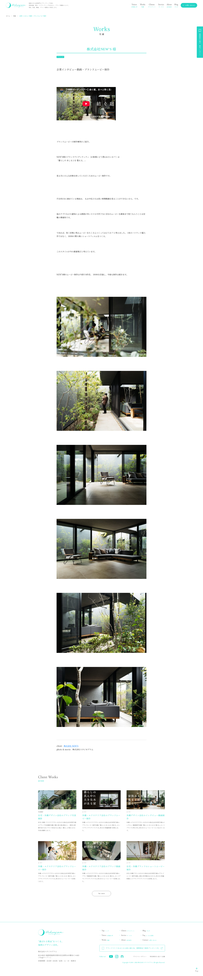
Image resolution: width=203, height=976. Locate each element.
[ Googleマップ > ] (44, 958)
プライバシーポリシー (140, 956)
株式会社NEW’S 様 (101, 49)
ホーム (8, 16)
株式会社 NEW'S (71, 746)
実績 (14, 16)
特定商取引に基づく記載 (157, 956)
